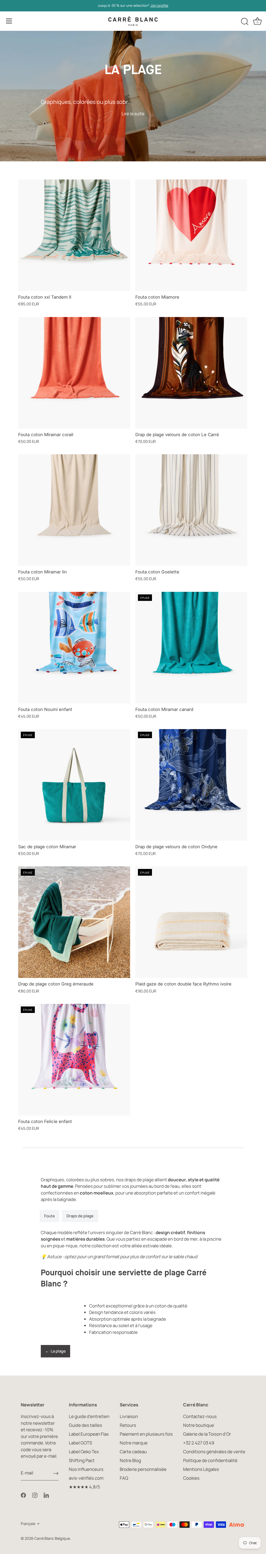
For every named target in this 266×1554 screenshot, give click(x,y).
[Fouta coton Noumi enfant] (74, 647)
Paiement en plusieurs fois (146, 1434)
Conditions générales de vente (214, 1452)
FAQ (124, 1478)
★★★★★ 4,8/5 (84, 1487)
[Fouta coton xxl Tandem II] (74, 235)
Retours (128, 1425)
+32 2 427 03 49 (198, 1443)
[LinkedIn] (46, 1495)
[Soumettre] (55, 1473)
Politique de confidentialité (210, 1460)
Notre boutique (198, 1425)
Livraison (129, 1416)
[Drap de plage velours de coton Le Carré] (191, 373)
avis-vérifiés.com (86, 1478)
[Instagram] (34, 1495)
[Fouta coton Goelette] (191, 510)
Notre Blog (130, 1460)
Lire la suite (133, 114)
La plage (55, 1351)
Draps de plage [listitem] (80, 1216)
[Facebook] (23, 1495)
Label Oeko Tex (84, 1452)
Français (28, 1523)
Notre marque (134, 1443)
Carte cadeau (133, 1452)
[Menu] (9, 21)
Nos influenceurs (86, 1469)
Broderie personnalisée (143, 1469)
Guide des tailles (85, 1425)
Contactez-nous (200, 1416)
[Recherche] (244, 21)
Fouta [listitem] (49, 1216)
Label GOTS (80, 1443)
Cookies (191, 1478)
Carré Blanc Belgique (52, 1538)
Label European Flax (89, 1434)
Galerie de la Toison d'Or (207, 1434)
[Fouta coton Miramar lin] (74, 510)
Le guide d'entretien (89, 1416)
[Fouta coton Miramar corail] (74, 373)
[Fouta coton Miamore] (191, 235)
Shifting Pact (82, 1460)
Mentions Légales (201, 1469)
